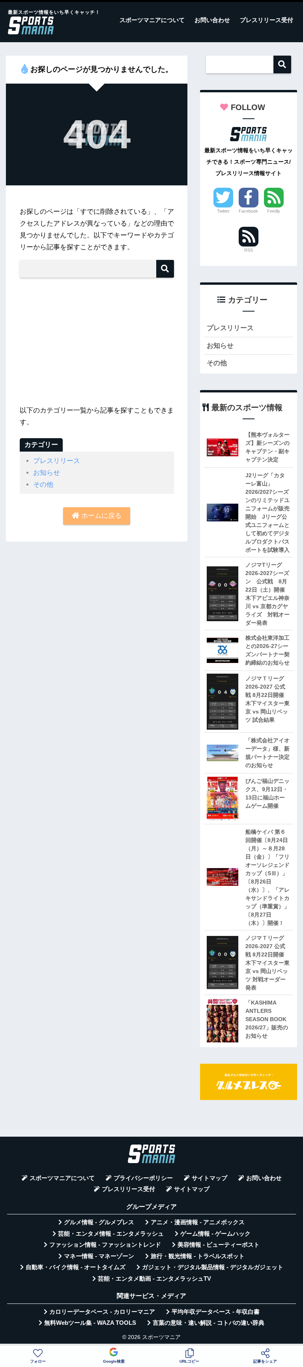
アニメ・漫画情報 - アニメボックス (198, 1222)
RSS (248, 250)
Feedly (273, 211)
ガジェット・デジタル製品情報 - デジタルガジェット (212, 1267)
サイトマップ (209, 1178)
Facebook (248, 211)
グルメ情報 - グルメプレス (99, 1222)
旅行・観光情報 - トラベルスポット (198, 1256)
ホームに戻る (100, 515)
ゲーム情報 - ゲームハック (215, 1234)
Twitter (223, 211)
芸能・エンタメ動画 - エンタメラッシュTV (154, 1278)
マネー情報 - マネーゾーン (99, 1256)
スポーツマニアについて (152, 20)
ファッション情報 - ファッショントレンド (105, 1245)
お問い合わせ (212, 20)
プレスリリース (56, 461)
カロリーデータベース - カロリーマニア (102, 1312)
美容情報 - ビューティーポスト (219, 1245)
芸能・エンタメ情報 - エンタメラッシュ (111, 1234)
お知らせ (46, 472)
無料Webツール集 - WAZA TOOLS (90, 1323)
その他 (43, 484)
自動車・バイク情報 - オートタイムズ (75, 1267)
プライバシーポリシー (143, 1178)
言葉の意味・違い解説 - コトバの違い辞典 (208, 1323)
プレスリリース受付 (266, 20)
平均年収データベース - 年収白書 (216, 1312)
